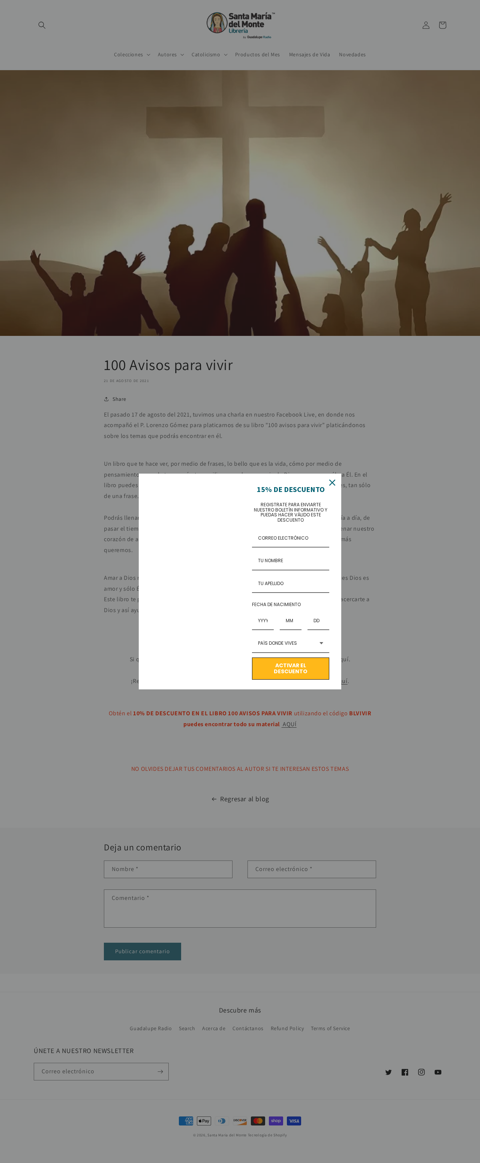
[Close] (332, 483)
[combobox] (290, 644)
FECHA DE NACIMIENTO (276, 604)
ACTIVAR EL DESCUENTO (291, 669)
